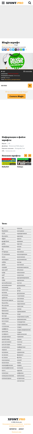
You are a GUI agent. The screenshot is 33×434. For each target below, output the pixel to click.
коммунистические (8, 375)
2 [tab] (8, 68)
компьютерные (6, 378)
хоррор (19, 365)
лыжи (19, 249)
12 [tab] (26, 68)
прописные (20, 280)
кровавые (20, 241)
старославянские (22, 324)
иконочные (5, 362)
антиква (4, 292)
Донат (21, 429)
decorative (8, 79)
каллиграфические (8, 368)
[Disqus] (16, 197)
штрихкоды (20, 378)
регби (19, 288)
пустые (19, 283)
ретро (19, 290)
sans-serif (4, 270)
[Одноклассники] (8, 50)
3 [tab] (10, 68)
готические (5, 326)
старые (19, 327)
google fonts (5, 241)
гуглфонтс (5, 334)
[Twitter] (13, 50)
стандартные (21, 322)
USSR (3, 280)
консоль (19, 228)
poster (4, 264)
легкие (19, 246)
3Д (2, 228)
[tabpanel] (16, 61)
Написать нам (16, 432)
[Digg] (16, 50)
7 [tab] (17, 68)
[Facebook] (5, 50)
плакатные (20, 275)
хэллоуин (20, 368)
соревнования (21, 311)
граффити (5, 329)
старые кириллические (22, 333)
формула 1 (20, 355)
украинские (20, 352)
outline (4, 262)
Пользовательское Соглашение (12, 424)
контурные (20, 231)
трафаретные (21, 347)
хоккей (19, 360)
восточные (5, 321)
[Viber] (18, 50)
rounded (4, 267)
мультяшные (21, 257)
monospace (5, 259)
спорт (19, 314)
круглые (19, 244)
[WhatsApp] (21, 50)
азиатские (5, 290)
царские (19, 370)
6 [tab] (15, 68)
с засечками (20, 296)
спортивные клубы (23, 316)
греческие (5, 331)
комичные (5, 373)
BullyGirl (5, 167)
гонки (4, 323)
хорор (19, 362)
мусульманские (22, 259)
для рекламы (6, 347)
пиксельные (21, 272)
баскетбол (5, 303)
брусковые (5, 313)
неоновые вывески (23, 267)
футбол (19, 357)
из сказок (5, 357)
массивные (20, 251)
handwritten (5, 246)
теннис (19, 339)
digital (3, 238)
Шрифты (12, 429)
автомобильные (7, 283)
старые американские (24, 329)
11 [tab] (24, 68)
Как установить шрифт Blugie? (17, 92)
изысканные (6, 360)
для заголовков (6, 342)
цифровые (20, 373)
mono (3, 257)
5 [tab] (13, 68)
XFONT (14, 3)
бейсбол (4, 308)
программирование (23, 277)
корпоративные (22, 233)
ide (3, 249)
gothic (4, 244)
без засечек (5, 305)
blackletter (5, 231)
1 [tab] (6, 68)
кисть (3, 370)
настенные (20, 264)
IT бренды (5, 251)
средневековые (21, 319)
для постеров (6, 344)
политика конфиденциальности (20, 425)
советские (20, 306)
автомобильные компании (7, 286)
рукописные (21, 293)
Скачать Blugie (16, 96)
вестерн (4, 316)
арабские (4, 297)
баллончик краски (7, 300)
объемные (20, 270)
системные (20, 298)
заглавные (5, 352)
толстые (19, 342)
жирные (4, 349)
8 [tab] (19, 68)
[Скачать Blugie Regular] (30, 86)
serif (3, 275)
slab (3, 277)
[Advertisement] (16, 21)
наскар (19, 262)
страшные (20, 336)
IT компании (6, 254)
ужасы (19, 349)
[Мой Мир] (23, 50)
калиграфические (7, 365)
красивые (20, 236)
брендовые (5, 310)
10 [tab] (22, 68)
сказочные (20, 301)
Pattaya (20, 167)
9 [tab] (21, 68)
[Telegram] (11, 50)
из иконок (5, 355)
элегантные (20, 381)
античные (5, 295)
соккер (19, 309)
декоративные (15, 79)
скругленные (21, 303)
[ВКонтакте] (3, 50)
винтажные (5, 318)
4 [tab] (11, 68)
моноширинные (22, 254)
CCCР (3, 233)
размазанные (21, 285)
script (3, 272)
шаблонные (20, 375)
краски (19, 238)
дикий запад (6, 339)
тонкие (19, 344)
